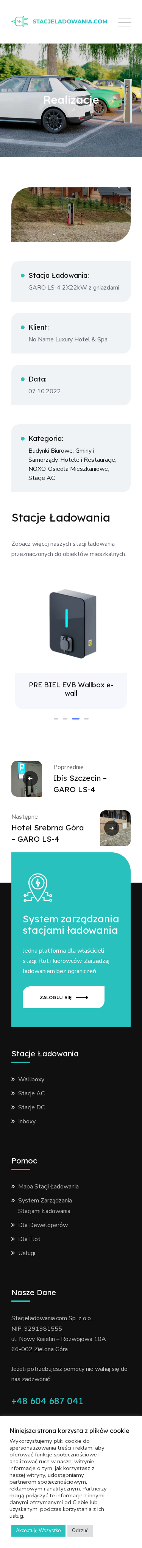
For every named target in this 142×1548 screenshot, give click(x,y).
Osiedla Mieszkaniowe (78, 469)
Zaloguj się (56, 997)
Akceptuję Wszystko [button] (38, 1530)
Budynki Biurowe (50, 451)
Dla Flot (29, 1239)
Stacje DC (31, 1107)
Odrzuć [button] (80, 1530)
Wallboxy (31, 1079)
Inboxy (27, 1121)
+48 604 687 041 (47, 1400)
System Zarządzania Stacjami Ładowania (45, 1205)
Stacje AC (41, 478)
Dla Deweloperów (43, 1225)
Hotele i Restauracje (87, 460)
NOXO (36, 469)
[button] (56, 718)
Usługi (26, 1253)
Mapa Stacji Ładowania (48, 1186)
